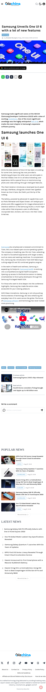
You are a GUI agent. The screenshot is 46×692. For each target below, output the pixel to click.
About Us (5, 669)
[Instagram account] (14, 663)
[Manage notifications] (41, 687)
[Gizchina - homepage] (13, 4)
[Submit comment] (41, 410)
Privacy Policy (27, 669)
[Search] (36, 4)
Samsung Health (26, 269)
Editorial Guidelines (23, 673)
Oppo (19, 464)
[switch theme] (40, 3)
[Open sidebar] (2, 4)
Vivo (19, 509)
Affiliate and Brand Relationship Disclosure (17, 676)
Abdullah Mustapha (12, 38)
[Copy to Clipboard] (20, 77)
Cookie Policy (39, 669)
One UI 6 (34, 121)
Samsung (5, 35)
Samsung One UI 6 (34, 367)
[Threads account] (38, 663)
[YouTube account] (26, 663)
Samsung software (11, 301)
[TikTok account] (20, 663)
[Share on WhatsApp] (3, 77)
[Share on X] (11, 77)
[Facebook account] (8, 663)
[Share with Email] (16, 77)
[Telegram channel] (44, 663)
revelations (12, 119)
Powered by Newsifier (23, 689)
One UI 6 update (21, 367)
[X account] (2, 663)
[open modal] (44, 4)
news (3, 367)
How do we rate (40, 676)
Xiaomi (20, 488)
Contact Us (15, 669)
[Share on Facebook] (7, 77)
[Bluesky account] (32, 663)
